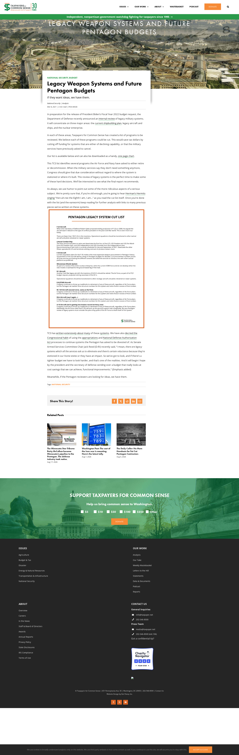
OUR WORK (140, 543)
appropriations (90, 337)
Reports (136, 586)
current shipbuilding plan (108, 123)
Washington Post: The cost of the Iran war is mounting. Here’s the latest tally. (61, 451)
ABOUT (23, 598)
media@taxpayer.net (145, 624)
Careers (22, 610)
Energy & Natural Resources (32, 565)
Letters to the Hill (141, 565)
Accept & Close (200, 750)
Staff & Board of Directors (30, 621)
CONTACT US (139, 598)
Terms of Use (25, 652)
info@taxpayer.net (144, 609)
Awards (22, 626)
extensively (70, 333)
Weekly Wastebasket (142, 560)
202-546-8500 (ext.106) (146, 628)
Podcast (136, 581)
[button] (228, 6)
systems (104, 333)
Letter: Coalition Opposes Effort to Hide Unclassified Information (129, 451)
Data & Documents (141, 576)
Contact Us (159, 685)
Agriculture (24, 549)
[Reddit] (127, 401)
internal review (107, 118)
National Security (53, 103)
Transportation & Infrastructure (33, 570)
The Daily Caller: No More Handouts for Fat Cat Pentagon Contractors (95, 451)
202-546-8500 (142, 614)
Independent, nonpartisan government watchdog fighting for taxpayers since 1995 (118, 16)
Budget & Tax (25, 555)
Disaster (22, 560)
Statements (138, 570)
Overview (23, 605)
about (80, 333)
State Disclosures (27, 642)
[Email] (140, 401)
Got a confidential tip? (142, 633)
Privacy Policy (25, 637)
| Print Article (72, 107)
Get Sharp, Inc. (127, 689)
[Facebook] (114, 401)
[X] (121, 401)
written (60, 333)
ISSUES (23, 543)
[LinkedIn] (133, 401)
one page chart (126, 156)
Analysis (65, 103)
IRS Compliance (26, 647)
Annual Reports (26, 631)
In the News (24, 616)
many (87, 333)
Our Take (137, 555)
